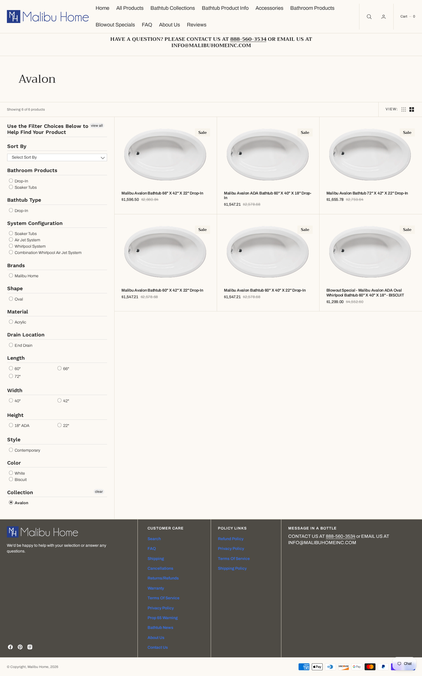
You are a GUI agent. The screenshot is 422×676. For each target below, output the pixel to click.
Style (13, 439)
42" (65, 401)
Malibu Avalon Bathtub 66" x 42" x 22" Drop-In (162, 193)
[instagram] (29, 647)
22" (65, 425)
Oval (18, 299)
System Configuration (35, 223)
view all (97, 126)
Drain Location (25, 335)
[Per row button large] (403, 109)
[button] (384, 17)
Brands (16, 265)
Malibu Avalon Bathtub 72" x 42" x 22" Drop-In (367, 193)
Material (17, 312)
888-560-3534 (340, 536)
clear (99, 492)
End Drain (23, 345)
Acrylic (20, 322)
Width (14, 390)
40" (17, 401)
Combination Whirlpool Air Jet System (48, 253)
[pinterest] (20, 647)
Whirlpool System (30, 246)
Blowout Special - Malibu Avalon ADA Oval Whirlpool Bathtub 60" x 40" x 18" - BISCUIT (365, 292)
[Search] (368, 17)
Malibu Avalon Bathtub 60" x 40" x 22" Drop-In (264, 290)
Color (14, 463)
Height (15, 415)
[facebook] (10, 647)
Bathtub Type (24, 200)
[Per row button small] (411, 109)
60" (17, 369)
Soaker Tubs (25, 187)
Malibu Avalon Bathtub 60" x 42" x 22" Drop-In (162, 290)
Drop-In (21, 181)
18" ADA (21, 425)
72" (17, 376)
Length (16, 358)
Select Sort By (24, 157)
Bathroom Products (32, 170)
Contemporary (27, 450)
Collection (20, 492)
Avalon (21, 503)
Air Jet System (27, 240)
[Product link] (165, 155)
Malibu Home (26, 276)
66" (65, 369)
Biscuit (20, 480)
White (19, 473)
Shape (15, 288)
